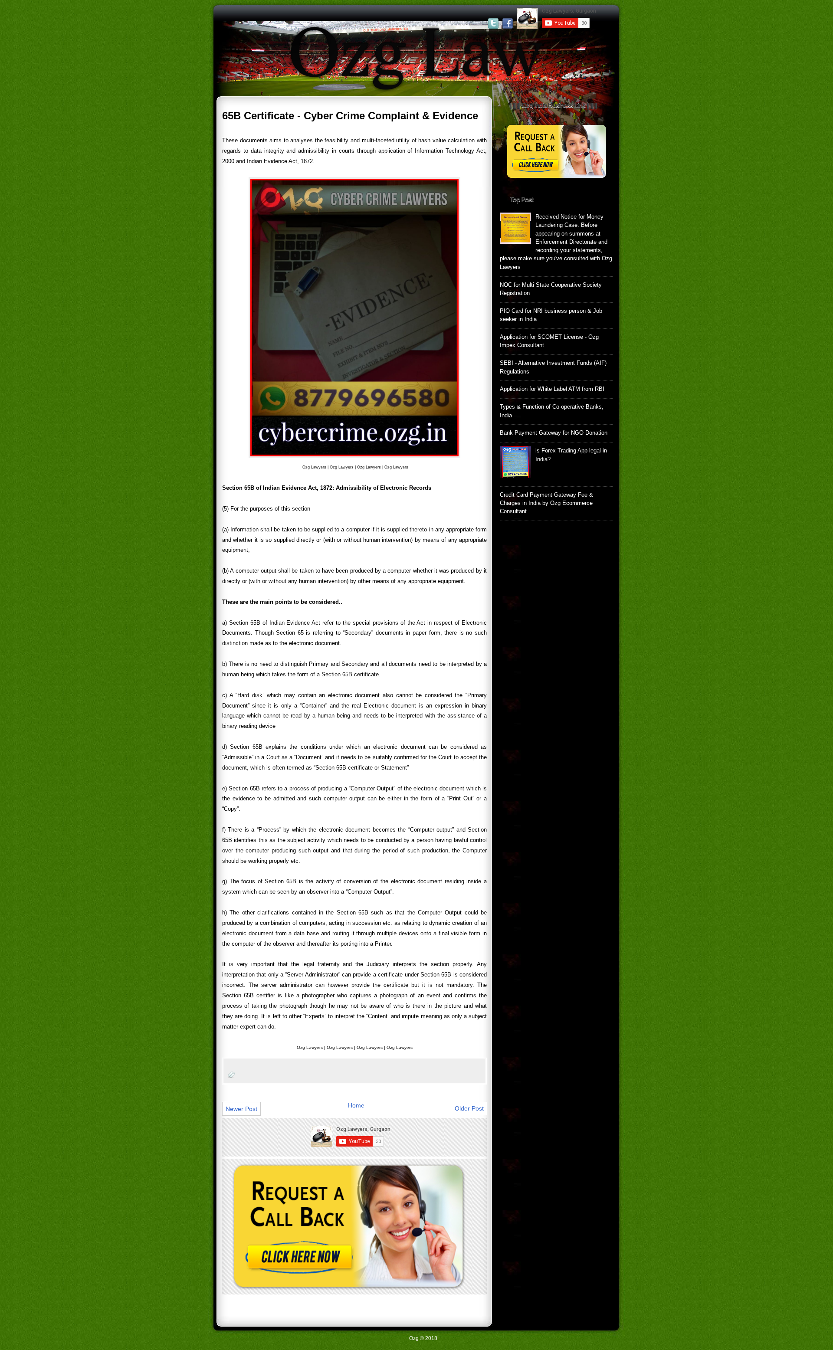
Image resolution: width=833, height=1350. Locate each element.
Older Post (469, 1108)
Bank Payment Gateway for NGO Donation (553, 432)
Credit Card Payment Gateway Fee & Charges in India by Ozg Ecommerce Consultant (546, 503)
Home (356, 1105)
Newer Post (241, 1108)
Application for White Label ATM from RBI (552, 389)
